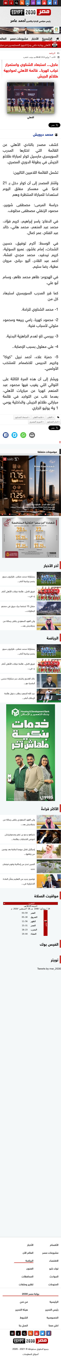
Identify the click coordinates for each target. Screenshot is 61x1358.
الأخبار (35, 38)
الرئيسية (47, 38)
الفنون (29, 1268)
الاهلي (49, 417)
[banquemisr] (30, 538)
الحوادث (54, 1276)
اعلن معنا (53, 1325)
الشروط (24, 1317)
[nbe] (30, 30)
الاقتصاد (53, 1260)
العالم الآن (27, 1252)
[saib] (30, 486)
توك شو (53, 1268)
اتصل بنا (23, 1325)
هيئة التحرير (21, 1309)
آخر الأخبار (51, 565)
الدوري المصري (36, 422)
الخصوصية (52, 1317)
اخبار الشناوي (52, 422)
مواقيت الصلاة (46, 895)
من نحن (24, 1301)
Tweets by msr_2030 (49, 968)
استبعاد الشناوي (21, 417)
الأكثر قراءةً (49, 808)
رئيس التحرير (51, 1309)
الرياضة (52, 53)
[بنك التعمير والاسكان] (30, 752)
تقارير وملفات (26, 1284)
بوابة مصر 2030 (30, 1293)
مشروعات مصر (19, 38)
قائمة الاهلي (37, 417)
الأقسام (54, 1244)
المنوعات (53, 1284)
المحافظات (27, 1276)
